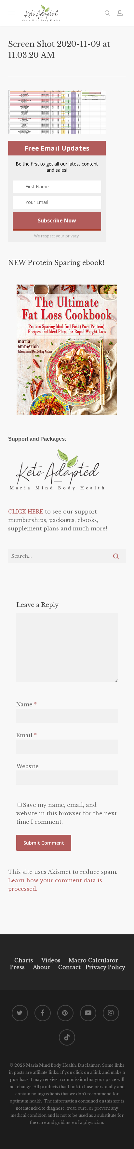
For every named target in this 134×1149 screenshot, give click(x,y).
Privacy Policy (104, 967)
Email (26, 735)
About (41, 967)
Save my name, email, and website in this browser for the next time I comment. (66, 813)
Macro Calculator (93, 960)
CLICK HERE (25, 511)
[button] (11, 12)
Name (26, 704)
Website (27, 766)
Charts (23, 960)
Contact (69, 967)
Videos (50, 960)
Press (17, 967)
